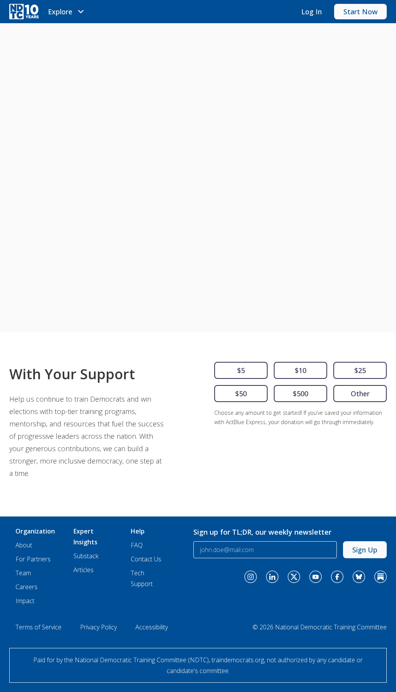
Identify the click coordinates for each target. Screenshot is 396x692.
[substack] (380, 577)
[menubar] (67, 11)
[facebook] (337, 577)
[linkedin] (272, 577)
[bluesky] (359, 577)
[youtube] (315, 577)
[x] (294, 577)
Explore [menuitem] (60, 11)
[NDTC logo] (24, 11)
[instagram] (250, 577)
